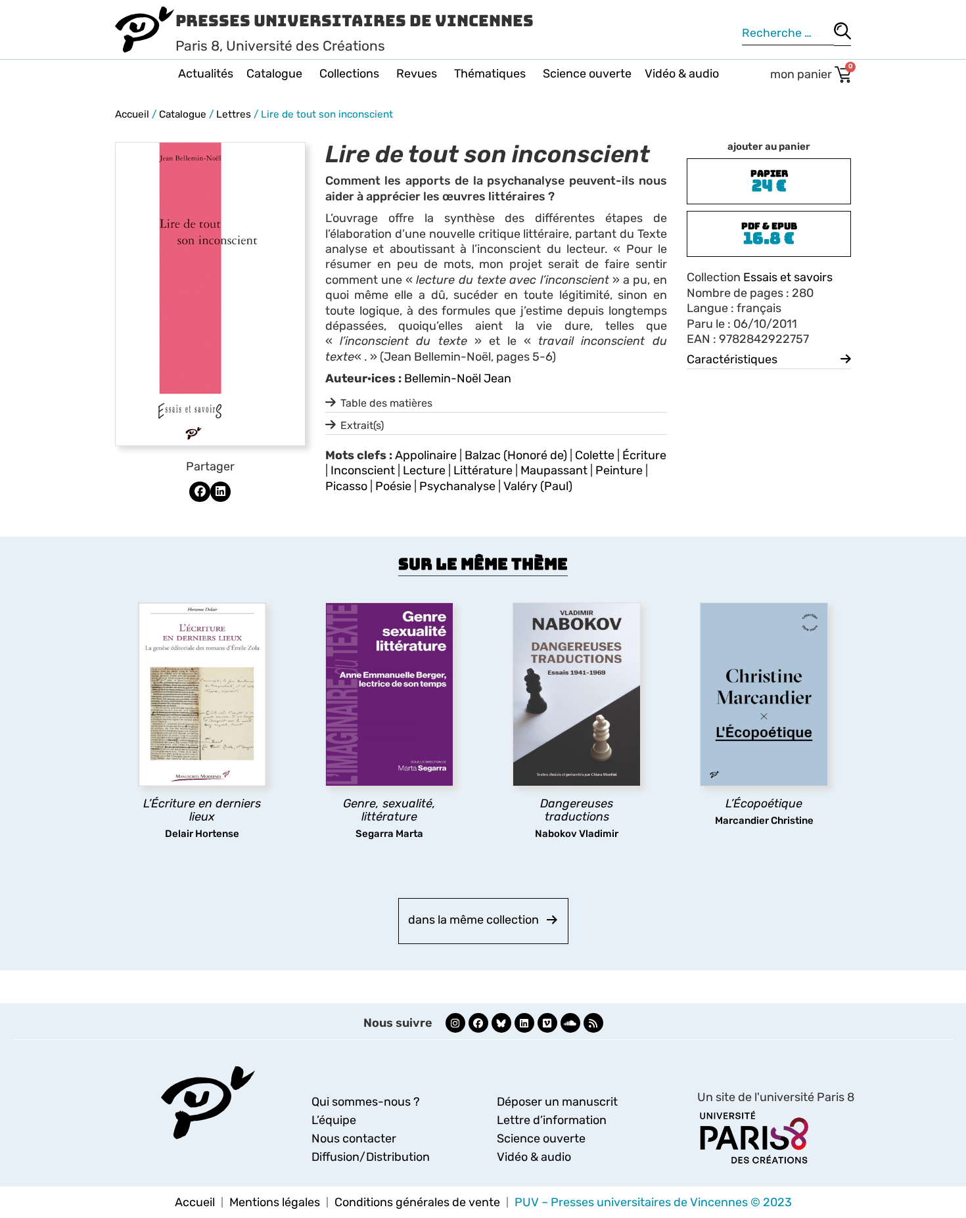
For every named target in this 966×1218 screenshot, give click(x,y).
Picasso (346, 486)
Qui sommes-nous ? (365, 1101)
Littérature (483, 470)
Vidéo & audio (682, 73)
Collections (349, 73)
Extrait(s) (362, 425)
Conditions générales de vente (417, 1202)
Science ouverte (587, 73)
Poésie (393, 486)
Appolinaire (426, 455)
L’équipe (333, 1120)
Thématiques (490, 73)
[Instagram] (455, 1023)
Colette (594, 455)
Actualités (205, 73)
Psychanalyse (457, 486)
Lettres (233, 114)
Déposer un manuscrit (557, 1101)
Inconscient (363, 470)
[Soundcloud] (570, 1023)
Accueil (132, 114)
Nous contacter (353, 1138)
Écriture (644, 455)
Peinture (619, 470)
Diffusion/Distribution (370, 1157)
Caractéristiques (732, 359)
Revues (416, 73)
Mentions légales (274, 1202)
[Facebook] (478, 1023)
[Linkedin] (524, 1023)
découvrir (196, 851)
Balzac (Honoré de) (516, 455)
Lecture (424, 470)
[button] (199, 492)
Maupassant (553, 470)
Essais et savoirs (788, 277)
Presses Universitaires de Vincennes (354, 21)
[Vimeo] (547, 1023)
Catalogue (274, 73)
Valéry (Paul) (537, 486)
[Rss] (593, 1023)
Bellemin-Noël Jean (457, 378)
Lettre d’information (552, 1120)
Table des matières (386, 403)
